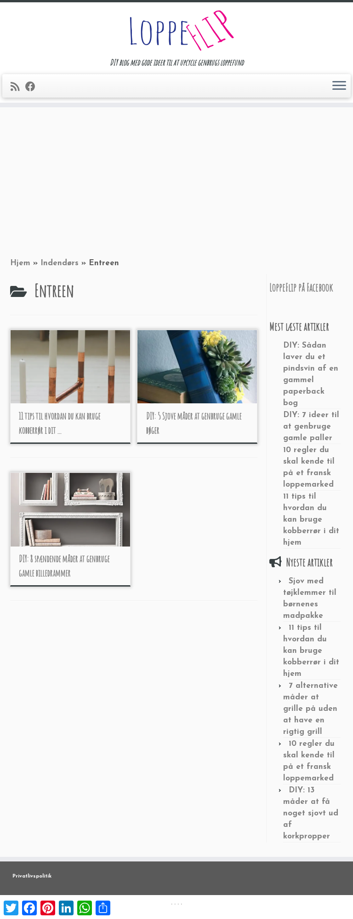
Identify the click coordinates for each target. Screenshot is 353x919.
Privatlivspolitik (31, 876)
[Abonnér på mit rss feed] (18, 87)
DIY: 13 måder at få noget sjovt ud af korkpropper (310, 813)
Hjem (20, 263)
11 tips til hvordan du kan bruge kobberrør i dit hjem (311, 520)
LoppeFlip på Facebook (301, 287)
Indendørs (59, 263)
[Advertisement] (176, 180)
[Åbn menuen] (339, 86)
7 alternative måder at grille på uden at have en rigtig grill (310, 709)
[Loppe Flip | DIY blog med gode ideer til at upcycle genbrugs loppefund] (176, 30)
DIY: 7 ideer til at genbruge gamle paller (311, 426)
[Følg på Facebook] (33, 87)
